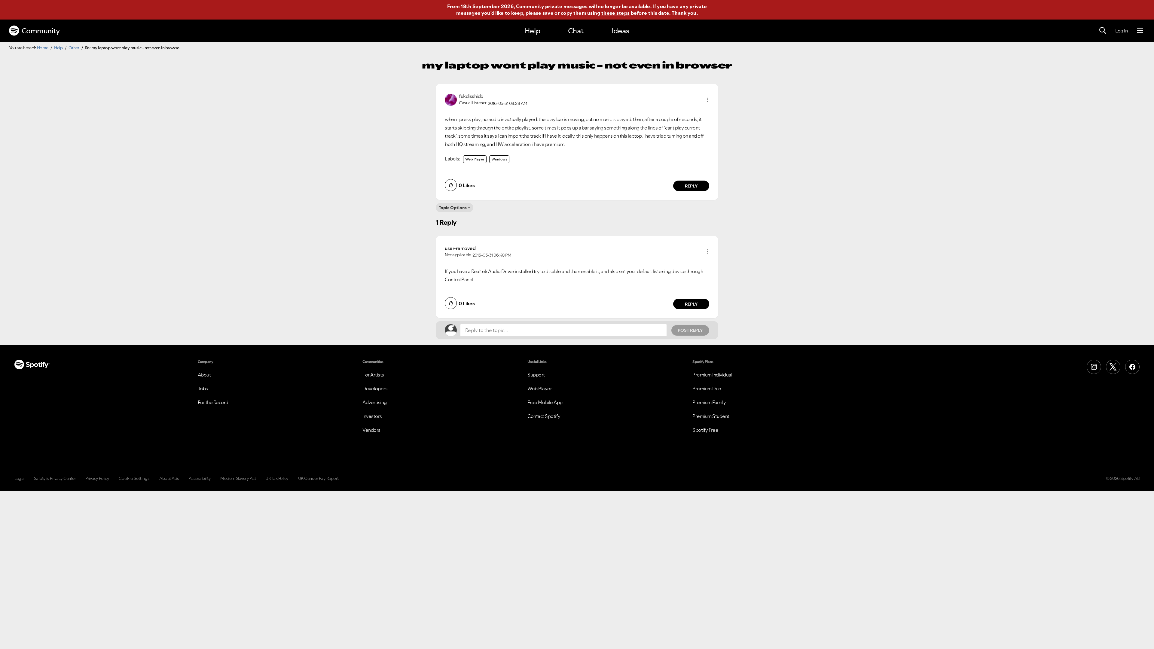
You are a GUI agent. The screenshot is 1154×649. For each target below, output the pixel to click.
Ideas (620, 31)
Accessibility (200, 478)
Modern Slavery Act (238, 478)
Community (41, 31)
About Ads (169, 478)
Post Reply (690, 330)
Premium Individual (712, 374)
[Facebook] (1132, 367)
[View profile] (451, 99)
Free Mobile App (545, 402)
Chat (576, 31)
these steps (615, 13)
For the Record (213, 402)
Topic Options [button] (453, 208)
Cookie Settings (134, 478)
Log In (1121, 30)
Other (74, 48)
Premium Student (710, 416)
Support (536, 374)
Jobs (203, 388)
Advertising (374, 402)
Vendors (371, 430)
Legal (19, 478)
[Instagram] (1094, 367)
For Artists (373, 374)
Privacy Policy (97, 478)
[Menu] (1140, 30)
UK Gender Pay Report (318, 478)
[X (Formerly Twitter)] (1113, 367)
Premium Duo (706, 388)
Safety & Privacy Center (55, 478)
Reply (691, 186)
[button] (707, 99)
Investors (372, 416)
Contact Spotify (543, 416)
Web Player (474, 159)
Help (532, 31)
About (204, 374)
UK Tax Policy (276, 478)
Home (42, 48)
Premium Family (709, 402)
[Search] (1103, 31)
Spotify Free (705, 430)
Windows (499, 159)
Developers (374, 388)
